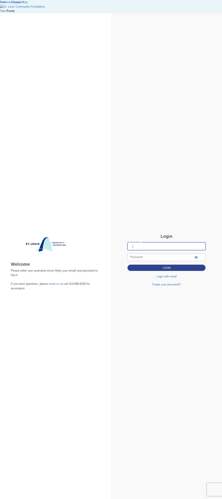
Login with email (167, 276)
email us (54, 283)
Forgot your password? (166, 284)
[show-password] (196, 257)
